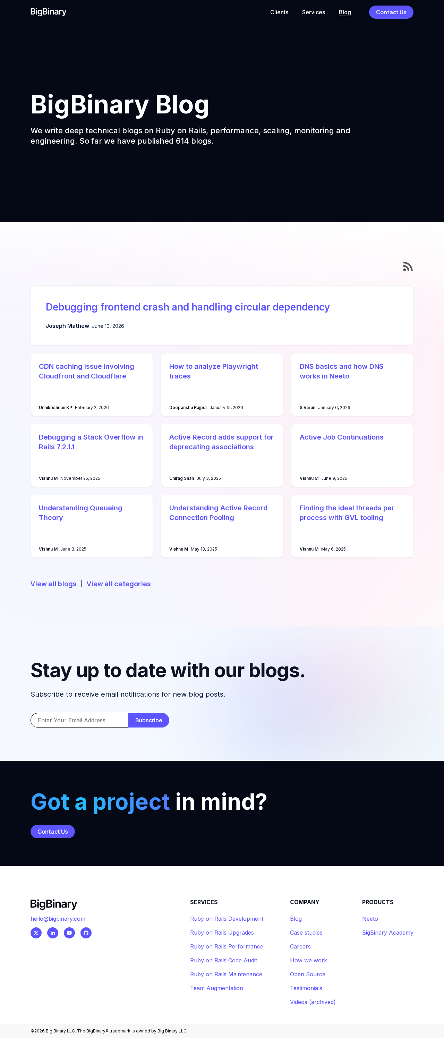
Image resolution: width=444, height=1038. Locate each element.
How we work (308, 960)
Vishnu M (48, 478)
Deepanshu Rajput (188, 407)
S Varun (307, 407)
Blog (296, 918)
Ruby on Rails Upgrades (222, 932)
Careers (300, 946)
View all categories (119, 584)
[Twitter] (36, 932)
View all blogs (54, 584)
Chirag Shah (181, 478)
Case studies (306, 932)
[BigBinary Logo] (49, 12)
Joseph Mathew (67, 325)
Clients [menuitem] (279, 12)
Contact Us (391, 12)
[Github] (86, 932)
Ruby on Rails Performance (226, 946)
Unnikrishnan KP (55, 407)
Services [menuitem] (313, 12)
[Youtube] (69, 932)
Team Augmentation (216, 988)
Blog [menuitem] (345, 12)
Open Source (307, 974)
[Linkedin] (52, 932)
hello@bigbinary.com (58, 918)
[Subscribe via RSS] (407, 266)
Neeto (370, 918)
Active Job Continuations (342, 437)
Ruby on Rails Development (226, 918)
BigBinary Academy (387, 932)
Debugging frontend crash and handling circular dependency (188, 307)
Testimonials (306, 988)
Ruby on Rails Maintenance (226, 974)
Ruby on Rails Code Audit (223, 960)
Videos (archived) (313, 1001)
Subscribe (148, 720)
